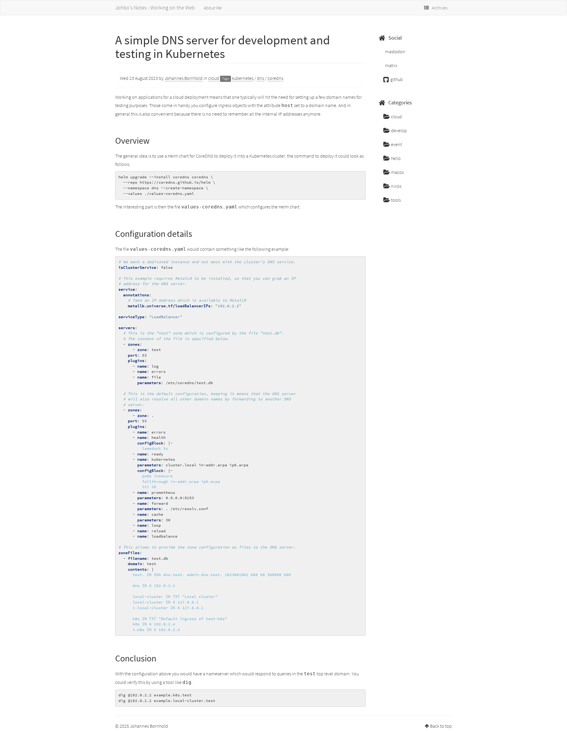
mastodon (394, 51)
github (396, 79)
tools (395, 200)
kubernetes (242, 78)
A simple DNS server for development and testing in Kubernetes (222, 46)
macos (397, 172)
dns (260, 78)
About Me (213, 8)
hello (395, 158)
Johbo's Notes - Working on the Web (155, 7)
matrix (390, 65)
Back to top (441, 726)
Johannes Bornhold (183, 78)
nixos (395, 186)
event (396, 144)
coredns (275, 78)
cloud (213, 78)
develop (398, 130)
